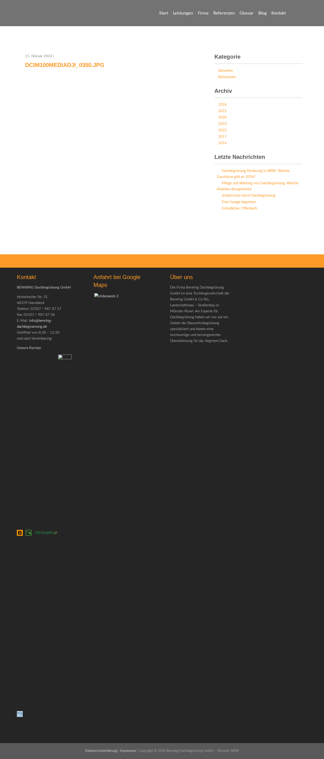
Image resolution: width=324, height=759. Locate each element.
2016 (222, 143)
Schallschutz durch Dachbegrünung (248, 195)
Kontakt (278, 13)
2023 (222, 124)
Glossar (247, 13)
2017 (222, 136)
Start (163, 13)
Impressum (128, 751)
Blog (262, 13)
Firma (203, 13)
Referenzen (224, 13)
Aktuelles (225, 70)
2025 (222, 111)
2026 (222, 104)
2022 (222, 130)
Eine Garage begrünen (239, 202)
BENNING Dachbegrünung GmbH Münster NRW (31, 21)
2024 (222, 117)
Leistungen (183, 13)
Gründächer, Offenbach (239, 208)
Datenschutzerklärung (101, 751)
